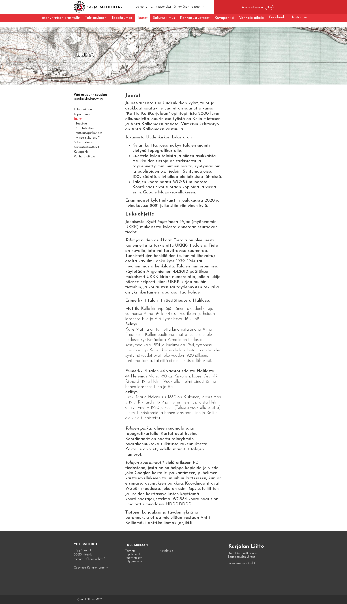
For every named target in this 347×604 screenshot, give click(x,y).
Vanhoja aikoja (251, 18)
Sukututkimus (164, 18)
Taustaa (81, 123)
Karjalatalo (166, 550)
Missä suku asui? (88, 138)
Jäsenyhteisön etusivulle (60, 18)
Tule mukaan (95, 18)
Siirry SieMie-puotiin (189, 7)
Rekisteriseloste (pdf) (241, 563)
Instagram (300, 17)
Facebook (277, 17)
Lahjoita (141, 7)
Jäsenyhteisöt (133, 557)
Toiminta (130, 550)
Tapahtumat (122, 18)
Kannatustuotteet (195, 18)
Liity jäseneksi (161, 7)
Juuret (142, 18)
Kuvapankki (224, 18)
